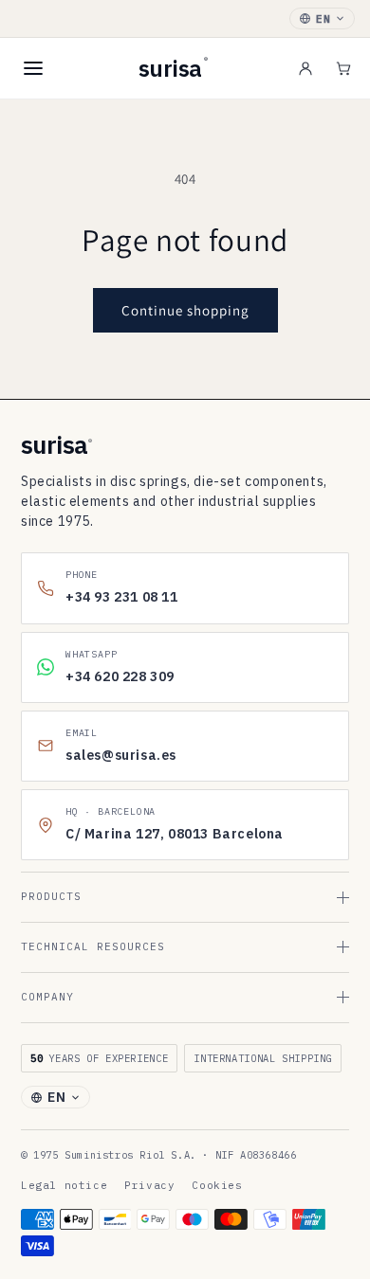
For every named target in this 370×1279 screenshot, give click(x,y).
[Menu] (33, 68)
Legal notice (64, 1185)
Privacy (149, 1185)
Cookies (217, 1185)
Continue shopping (185, 310)
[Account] (305, 68)
